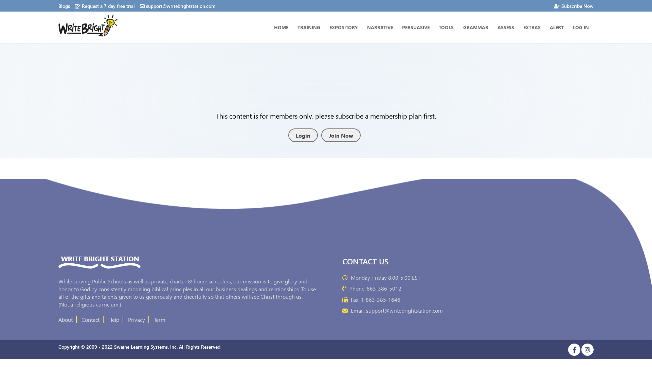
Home (281, 27)
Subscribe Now (577, 6)
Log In (581, 27)
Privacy (136, 319)
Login (303, 135)
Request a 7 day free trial (108, 6)
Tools (446, 27)
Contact (90, 319)
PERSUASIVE (416, 27)
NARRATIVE (380, 27)
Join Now (341, 135)
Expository (343, 27)
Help (113, 319)
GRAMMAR (475, 27)
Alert (557, 27)
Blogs (64, 6)
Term (159, 319)
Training (308, 27)
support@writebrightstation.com (180, 6)
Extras (532, 27)
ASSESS (505, 27)
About (65, 319)
